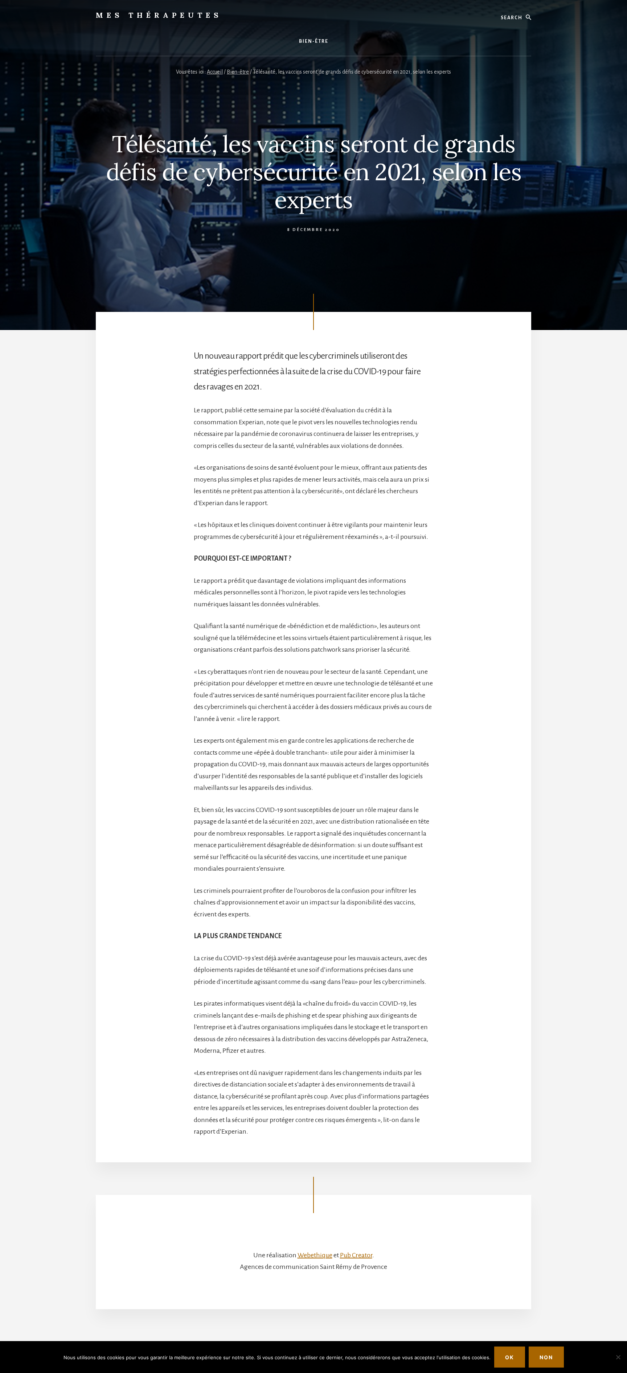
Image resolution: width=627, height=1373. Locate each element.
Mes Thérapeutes (159, 15)
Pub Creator (356, 1255)
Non (546, 1357)
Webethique (315, 1255)
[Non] (618, 1357)
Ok (509, 1357)
